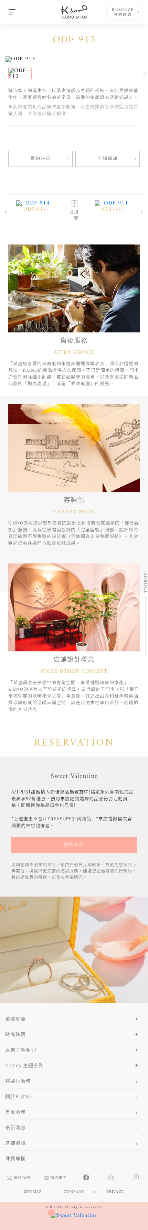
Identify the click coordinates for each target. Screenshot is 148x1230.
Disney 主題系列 (24, 1065)
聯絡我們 (22, 1178)
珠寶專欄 (15, 1158)
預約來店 (40, 159)
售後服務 (15, 1111)
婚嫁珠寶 (15, 1018)
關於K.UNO (18, 1096)
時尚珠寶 (15, 1034)
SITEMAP (33, 1192)
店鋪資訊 (107, 159)
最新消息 (15, 1127)
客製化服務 (18, 1080)
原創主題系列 (20, 1049)
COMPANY (74, 1192)
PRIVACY (115, 1192)
